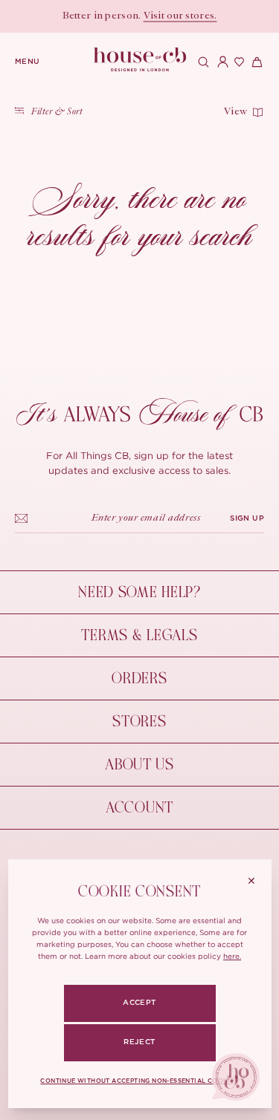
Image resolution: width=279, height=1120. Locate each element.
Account (139, 807)
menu (27, 61)
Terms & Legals (139, 635)
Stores (139, 721)
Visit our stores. (180, 16)
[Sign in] (219, 62)
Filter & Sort (57, 112)
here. (232, 956)
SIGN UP (247, 518)
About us (139, 764)
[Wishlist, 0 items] (237, 62)
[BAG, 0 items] (255, 62)
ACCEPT (139, 1002)
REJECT (139, 1042)
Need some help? (139, 592)
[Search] (202, 62)
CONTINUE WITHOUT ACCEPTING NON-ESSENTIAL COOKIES (139, 1081)
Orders (139, 678)
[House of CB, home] (139, 59)
